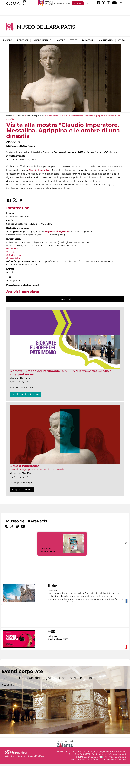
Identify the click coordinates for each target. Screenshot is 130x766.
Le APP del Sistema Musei (48, 550)
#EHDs (10, 251)
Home (9, 115)
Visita (121, 40)
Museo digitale (42, 40)
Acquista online (22, 489)
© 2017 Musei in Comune (87, 757)
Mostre (61, 40)
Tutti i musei (60, 3)
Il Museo (7, 40)
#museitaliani (14, 258)
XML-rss (122, 759)
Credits (89, 759)
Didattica (87, 40)
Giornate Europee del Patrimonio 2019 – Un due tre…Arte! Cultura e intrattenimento (60, 372)
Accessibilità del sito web (105, 759)
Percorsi (22, 40)
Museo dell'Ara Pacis (46, 27)
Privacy (106, 757)
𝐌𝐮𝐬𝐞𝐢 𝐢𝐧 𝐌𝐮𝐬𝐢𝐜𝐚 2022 (58, 639)
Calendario (106, 40)
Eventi (73, 40)
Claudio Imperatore (39, 170)
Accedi (89, 3)
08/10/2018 (85, 596)
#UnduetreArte (15, 255)
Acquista (77, 3)
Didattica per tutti (35, 115)
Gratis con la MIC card (25, 394)
